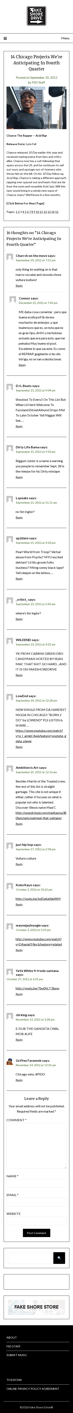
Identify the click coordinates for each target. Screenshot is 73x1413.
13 (49, 211)
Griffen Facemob (29, 1060)
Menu (65, 38)
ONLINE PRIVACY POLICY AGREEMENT (32, 1388)
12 (45, 211)
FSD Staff (38, 82)
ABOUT (11, 1337)
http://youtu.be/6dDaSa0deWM (38, 899)
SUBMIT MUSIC (16, 1355)
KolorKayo (24, 885)
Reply (19, 285)
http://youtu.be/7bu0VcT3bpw (37, 988)
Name (12, 1176)
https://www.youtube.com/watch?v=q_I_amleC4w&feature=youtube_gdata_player (41, 736)
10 (37, 211)
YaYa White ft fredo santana (37, 971)
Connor (24, 298)
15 (56, 211)
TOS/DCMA (14, 1380)
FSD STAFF (13, 1346)
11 (41, 211)
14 (53, 211)
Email (12, 1195)
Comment (16, 1120)
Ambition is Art (27, 767)
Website (13, 1213)
